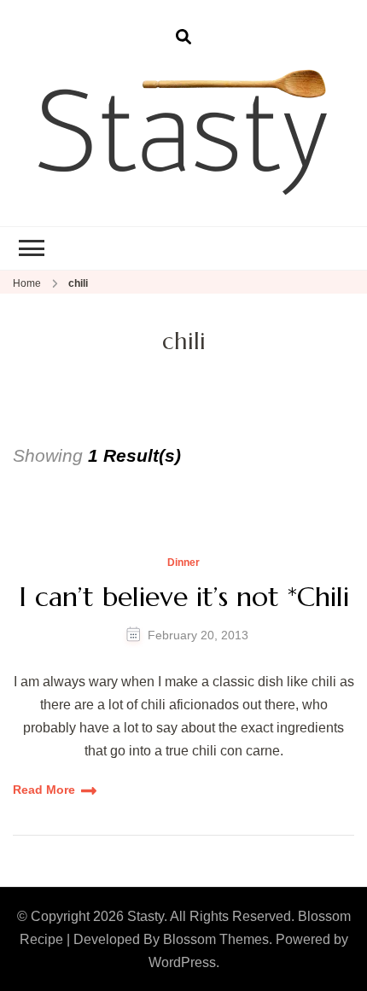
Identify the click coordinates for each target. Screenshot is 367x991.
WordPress (182, 962)
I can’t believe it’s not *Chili (184, 596)
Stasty (145, 916)
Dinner (183, 562)
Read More (44, 789)
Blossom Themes (216, 939)
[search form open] (183, 37)
